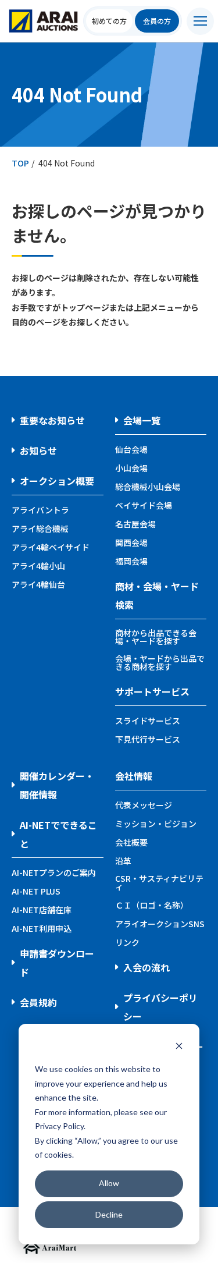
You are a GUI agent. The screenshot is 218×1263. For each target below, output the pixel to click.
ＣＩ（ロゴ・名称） (151, 905)
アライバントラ (40, 510)
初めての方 (109, 21)
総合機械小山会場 (147, 487)
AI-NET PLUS (36, 891)
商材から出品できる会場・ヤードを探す (155, 637)
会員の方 (157, 21)
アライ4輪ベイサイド (51, 547)
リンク (127, 942)
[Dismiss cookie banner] (179, 1047)
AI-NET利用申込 (42, 928)
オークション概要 (57, 481)
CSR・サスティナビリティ (159, 882)
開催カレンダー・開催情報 (57, 785)
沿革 (123, 861)
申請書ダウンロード (57, 962)
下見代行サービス (147, 739)
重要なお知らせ (52, 420)
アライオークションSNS (160, 924)
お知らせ (38, 450)
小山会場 (131, 468)
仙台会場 (131, 449)
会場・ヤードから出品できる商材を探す (160, 662)
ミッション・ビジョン (155, 823)
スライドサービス (147, 720)
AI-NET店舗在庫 (42, 910)
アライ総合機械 (40, 528)
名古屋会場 (135, 524)
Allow (109, 1183)
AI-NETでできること (58, 834)
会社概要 (131, 842)
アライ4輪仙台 (38, 584)
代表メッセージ (143, 805)
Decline (109, 1214)
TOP (20, 163)
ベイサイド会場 (143, 505)
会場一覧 (141, 420)
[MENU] (200, 21)
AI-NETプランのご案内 (54, 872)
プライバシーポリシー (160, 1007)
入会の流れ (146, 967)
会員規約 (38, 1002)
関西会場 (131, 542)
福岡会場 (131, 561)
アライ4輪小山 (38, 566)
